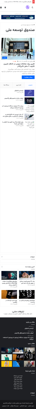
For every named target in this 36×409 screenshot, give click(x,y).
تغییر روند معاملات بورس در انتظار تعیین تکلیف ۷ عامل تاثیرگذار (19, 65)
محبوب (30, 85)
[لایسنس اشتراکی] (29, 93)
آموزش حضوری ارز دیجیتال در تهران (12, 314)
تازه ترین (18, 85)
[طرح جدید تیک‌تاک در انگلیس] (9, 294)
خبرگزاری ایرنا (30, 61)
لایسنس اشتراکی (19, 90)
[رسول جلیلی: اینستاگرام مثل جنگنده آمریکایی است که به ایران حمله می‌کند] (29, 364)
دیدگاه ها (6, 85)
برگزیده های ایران (18, 377)
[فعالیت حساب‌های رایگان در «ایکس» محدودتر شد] (18, 364)
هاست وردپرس (5, 406)
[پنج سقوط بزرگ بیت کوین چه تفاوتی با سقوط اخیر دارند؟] (29, 186)
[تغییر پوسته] (32, 8)
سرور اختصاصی (23, 406)
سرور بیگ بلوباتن (14, 406)
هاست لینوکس (18, 13)
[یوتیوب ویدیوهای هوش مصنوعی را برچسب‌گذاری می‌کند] (6, 364)
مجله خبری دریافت (18, 388)
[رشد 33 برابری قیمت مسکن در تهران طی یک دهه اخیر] (27, 275)
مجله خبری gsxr (18, 383)
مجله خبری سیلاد (18, 387)
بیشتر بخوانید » (28, 77)
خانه (32, 25)
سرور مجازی (19, 403)
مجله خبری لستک (18, 381)
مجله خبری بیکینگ (18, 376)
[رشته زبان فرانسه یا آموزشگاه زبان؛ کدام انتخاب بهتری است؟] (29, 351)
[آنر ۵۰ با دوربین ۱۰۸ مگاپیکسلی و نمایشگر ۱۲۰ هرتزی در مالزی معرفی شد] (29, 117)
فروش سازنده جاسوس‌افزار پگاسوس (13, 98)
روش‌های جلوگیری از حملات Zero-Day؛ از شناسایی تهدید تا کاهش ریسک (9, 283)
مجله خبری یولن (18, 379)
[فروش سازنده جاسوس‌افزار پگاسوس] (29, 100)
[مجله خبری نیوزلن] (27, 7)
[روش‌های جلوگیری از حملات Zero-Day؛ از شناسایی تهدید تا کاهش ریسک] (9, 275)
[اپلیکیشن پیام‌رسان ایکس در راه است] (27, 294)
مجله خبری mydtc (18, 385)
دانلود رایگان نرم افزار (27, 314)
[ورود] (5, 8)
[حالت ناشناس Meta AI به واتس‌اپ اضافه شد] (6, 357)
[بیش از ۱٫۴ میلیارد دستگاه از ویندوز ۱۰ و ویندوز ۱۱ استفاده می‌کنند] (29, 108)
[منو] (1, 8)
